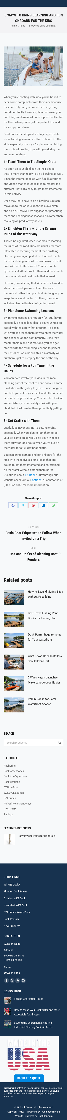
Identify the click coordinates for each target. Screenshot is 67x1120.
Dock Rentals (11, 919)
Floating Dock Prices (15, 891)
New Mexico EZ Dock (16, 905)
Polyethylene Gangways (17, 803)
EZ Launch (10, 798)
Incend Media (52, 1111)
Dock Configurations (15, 776)
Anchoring (10, 765)
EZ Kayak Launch (14, 792)
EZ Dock (30, 475)
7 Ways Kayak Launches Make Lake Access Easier (44, 680)
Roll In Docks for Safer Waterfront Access (42, 701)
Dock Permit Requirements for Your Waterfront (44, 637)
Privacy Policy (33, 1111)
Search (59, 742)
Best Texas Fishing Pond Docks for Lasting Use (43, 615)
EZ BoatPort (11, 787)
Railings (8, 814)
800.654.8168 (12, 972)
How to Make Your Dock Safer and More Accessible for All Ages (37, 1012)
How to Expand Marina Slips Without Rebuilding (45, 594)
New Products (12, 926)
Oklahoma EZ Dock (14, 898)
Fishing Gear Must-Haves (28, 998)
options (37, 480)
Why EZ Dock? (12, 884)
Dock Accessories (14, 771)
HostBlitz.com (45, 1116)
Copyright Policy (15, 1111)
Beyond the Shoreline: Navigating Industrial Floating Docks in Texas (33, 1025)
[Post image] (14, 597)
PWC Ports (10, 808)
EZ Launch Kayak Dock (17, 912)
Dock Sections (12, 781)
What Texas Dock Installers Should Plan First (45, 658)
